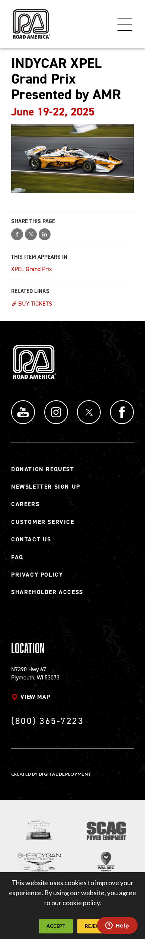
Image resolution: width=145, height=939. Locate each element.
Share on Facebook (17, 234)
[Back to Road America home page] (31, 20)
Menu (125, 24)
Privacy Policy (37, 574)
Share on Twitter (31, 234)
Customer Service (42, 522)
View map (35, 697)
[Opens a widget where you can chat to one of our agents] (117, 926)
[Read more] (72, 158)
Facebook (122, 412)
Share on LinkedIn (45, 234)
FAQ (17, 557)
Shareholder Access (47, 592)
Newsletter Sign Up (45, 486)
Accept (55, 926)
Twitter (89, 412)
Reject (93, 926)
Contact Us (31, 539)
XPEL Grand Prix (31, 269)
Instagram (56, 412)
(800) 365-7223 (47, 721)
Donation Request (42, 469)
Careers (25, 504)
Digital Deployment (65, 774)
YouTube (23, 412)
